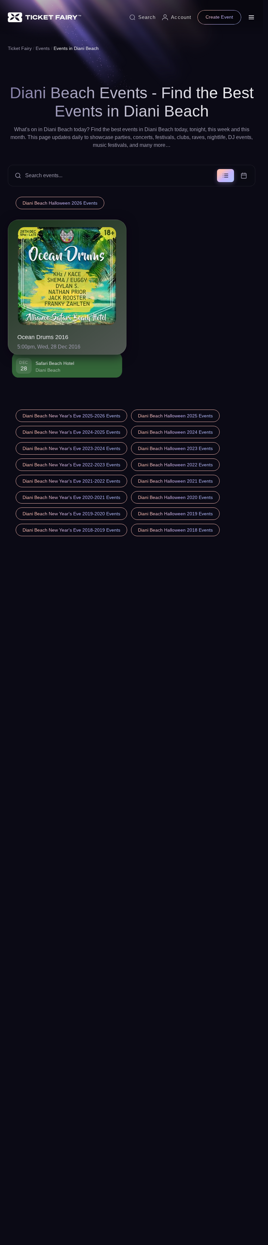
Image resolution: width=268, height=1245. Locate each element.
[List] (225, 175)
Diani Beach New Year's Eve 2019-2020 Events (71, 513)
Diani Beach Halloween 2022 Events (175, 464)
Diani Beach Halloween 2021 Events (175, 481)
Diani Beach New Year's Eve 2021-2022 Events (71, 481)
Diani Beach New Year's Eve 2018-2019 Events (71, 530)
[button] (131, 175)
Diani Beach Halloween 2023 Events (175, 448)
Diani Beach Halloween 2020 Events (175, 497)
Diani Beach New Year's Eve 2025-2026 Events (71, 415)
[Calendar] (243, 175)
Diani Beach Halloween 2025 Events (175, 415)
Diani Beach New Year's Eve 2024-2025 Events (71, 432)
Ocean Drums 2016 (42, 337)
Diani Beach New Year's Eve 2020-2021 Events (71, 497)
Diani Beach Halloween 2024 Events (175, 432)
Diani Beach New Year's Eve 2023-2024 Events (71, 448)
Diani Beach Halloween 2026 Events (60, 203)
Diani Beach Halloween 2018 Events (175, 530)
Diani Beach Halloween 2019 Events (175, 513)
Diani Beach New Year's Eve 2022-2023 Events (71, 464)
